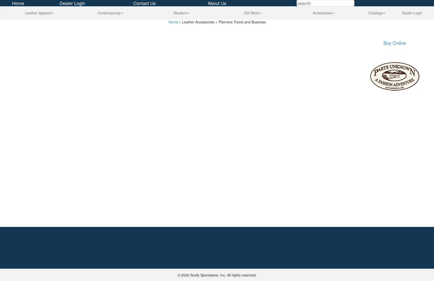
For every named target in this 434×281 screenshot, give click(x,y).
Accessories (322, 12)
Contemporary (109, 12)
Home (173, 21)
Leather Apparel (38, 12)
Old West (251, 12)
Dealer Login (412, 12)
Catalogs (375, 12)
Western (180, 12)
